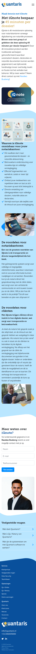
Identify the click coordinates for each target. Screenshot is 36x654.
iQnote (4, 594)
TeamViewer (6, 579)
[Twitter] (3, 638)
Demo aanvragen (7, 597)
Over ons (5, 605)
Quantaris (12, 4)
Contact (4, 618)
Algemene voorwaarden (8, 646)
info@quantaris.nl (9, 631)
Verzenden (8, 469)
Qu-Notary (6, 591)
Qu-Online (5, 587)
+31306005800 (9, 634)
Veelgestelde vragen (8, 573)
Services (4, 566)
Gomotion (11, 650)
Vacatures (5, 615)
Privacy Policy (5, 648)
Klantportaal (6, 569)
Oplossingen (6, 584)
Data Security (6, 576)
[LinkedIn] (6, 638)
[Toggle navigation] (33, 4)
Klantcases (5, 608)
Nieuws (4, 612)
